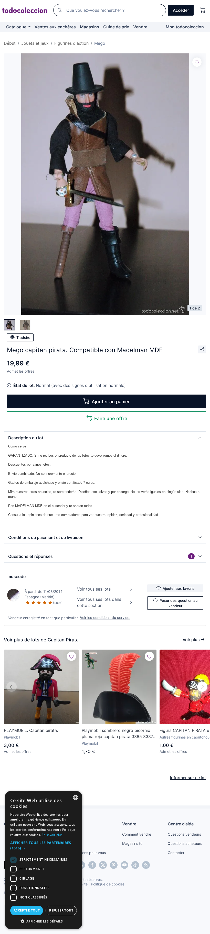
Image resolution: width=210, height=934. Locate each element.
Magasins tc (132, 843)
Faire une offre (110, 418)
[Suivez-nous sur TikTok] (135, 865)
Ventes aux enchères (55, 26)
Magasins (89, 26)
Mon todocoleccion (185, 26)
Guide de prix (116, 26)
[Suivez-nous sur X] (103, 865)
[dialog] (43, 860)
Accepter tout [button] (27, 910)
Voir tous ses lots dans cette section (99, 602)
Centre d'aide (181, 823)
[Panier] (203, 10)
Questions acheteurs (185, 843)
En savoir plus (52, 835)
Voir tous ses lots (94, 589)
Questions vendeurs (184, 834)
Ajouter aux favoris (178, 588)
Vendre (140, 26)
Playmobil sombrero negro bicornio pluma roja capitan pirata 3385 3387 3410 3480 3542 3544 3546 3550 (117, 734)
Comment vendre (136, 834)
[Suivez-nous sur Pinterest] (114, 865)
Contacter (176, 852)
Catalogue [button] (16, 26)
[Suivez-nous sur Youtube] (124, 865)
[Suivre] (197, 62)
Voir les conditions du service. (105, 617)
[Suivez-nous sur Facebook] (92, 865)
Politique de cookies (107, 884)
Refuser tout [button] (61, 910)
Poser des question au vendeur (178, 603)
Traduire (23, 337)
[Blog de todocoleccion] (146, 865)
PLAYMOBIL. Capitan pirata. (31, 730)
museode (16, 576)
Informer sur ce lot (188, 777)
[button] (105, 438)
